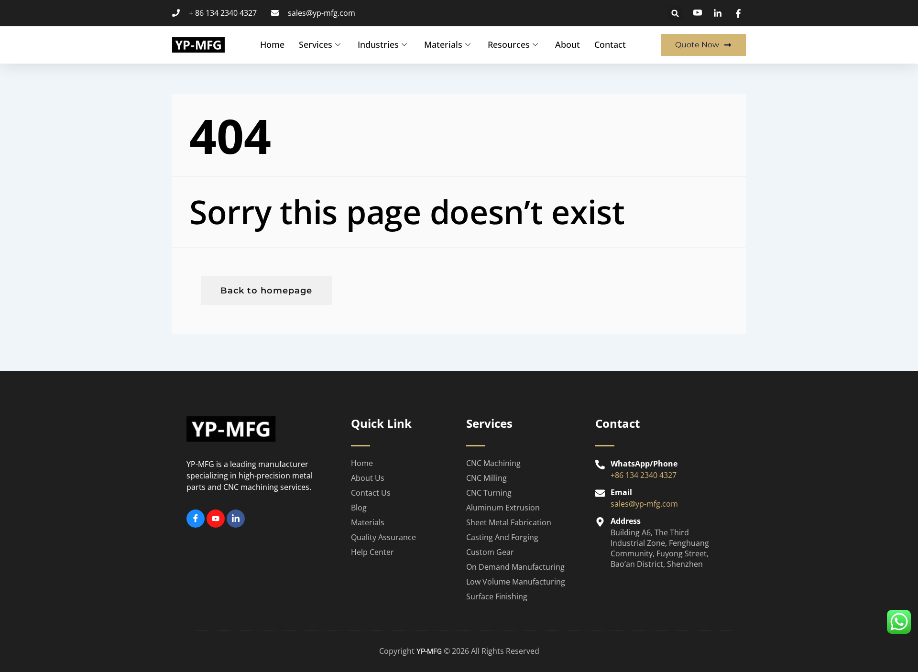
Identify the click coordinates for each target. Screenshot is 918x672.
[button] (675, 13)
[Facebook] (195, 518)
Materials (443, 44)
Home (272, 44)
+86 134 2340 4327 (644, 475)
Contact (610, 44)
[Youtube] (216, 518)
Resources (509, 44)
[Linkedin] (236, 518)
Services (315, 44)
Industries (378, 44)
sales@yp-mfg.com (644, 504)
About (567, 44)
